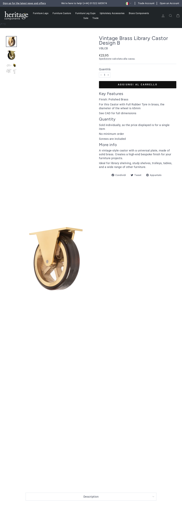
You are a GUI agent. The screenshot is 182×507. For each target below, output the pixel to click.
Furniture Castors (62, 13)
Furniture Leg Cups (85, 13)
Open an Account (169, 3)
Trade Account (146, 3)
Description (91, 496)
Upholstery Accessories (112, 13)
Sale (85, 18)
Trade (95, 18)
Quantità (104, 69)
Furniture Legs (40, 13)
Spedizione (105, 58)
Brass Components (139, 13)
